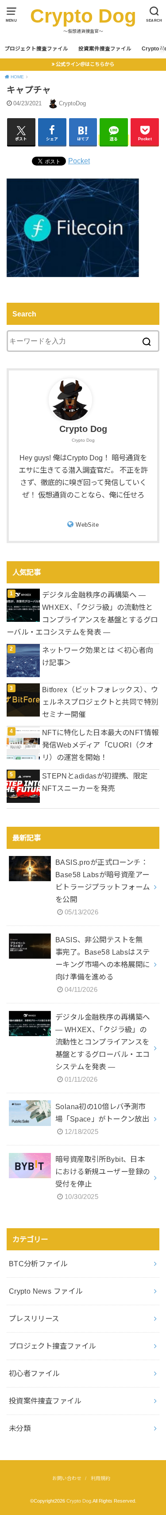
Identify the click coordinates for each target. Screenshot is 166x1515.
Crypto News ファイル (46, 1291)
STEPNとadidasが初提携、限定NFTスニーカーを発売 (95, 782)
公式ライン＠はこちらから (85, 64)
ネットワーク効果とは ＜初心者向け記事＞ (97, 656)
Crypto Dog (83, 16)
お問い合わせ (66, 1478)
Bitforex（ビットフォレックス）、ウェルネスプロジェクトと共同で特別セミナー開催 (100, 702)
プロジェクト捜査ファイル (36, 48)
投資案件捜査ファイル (104, 48)
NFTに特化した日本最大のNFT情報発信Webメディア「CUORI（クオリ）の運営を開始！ (100, 745)
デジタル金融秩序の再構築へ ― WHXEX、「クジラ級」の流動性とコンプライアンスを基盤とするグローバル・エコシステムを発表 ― (82, 613)
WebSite (87, 524)
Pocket (79, 161)
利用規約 (100, 1478)
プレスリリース (34, 1318)
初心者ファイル (34, 1373)
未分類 (20, 1428)
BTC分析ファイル (38, 1264)
